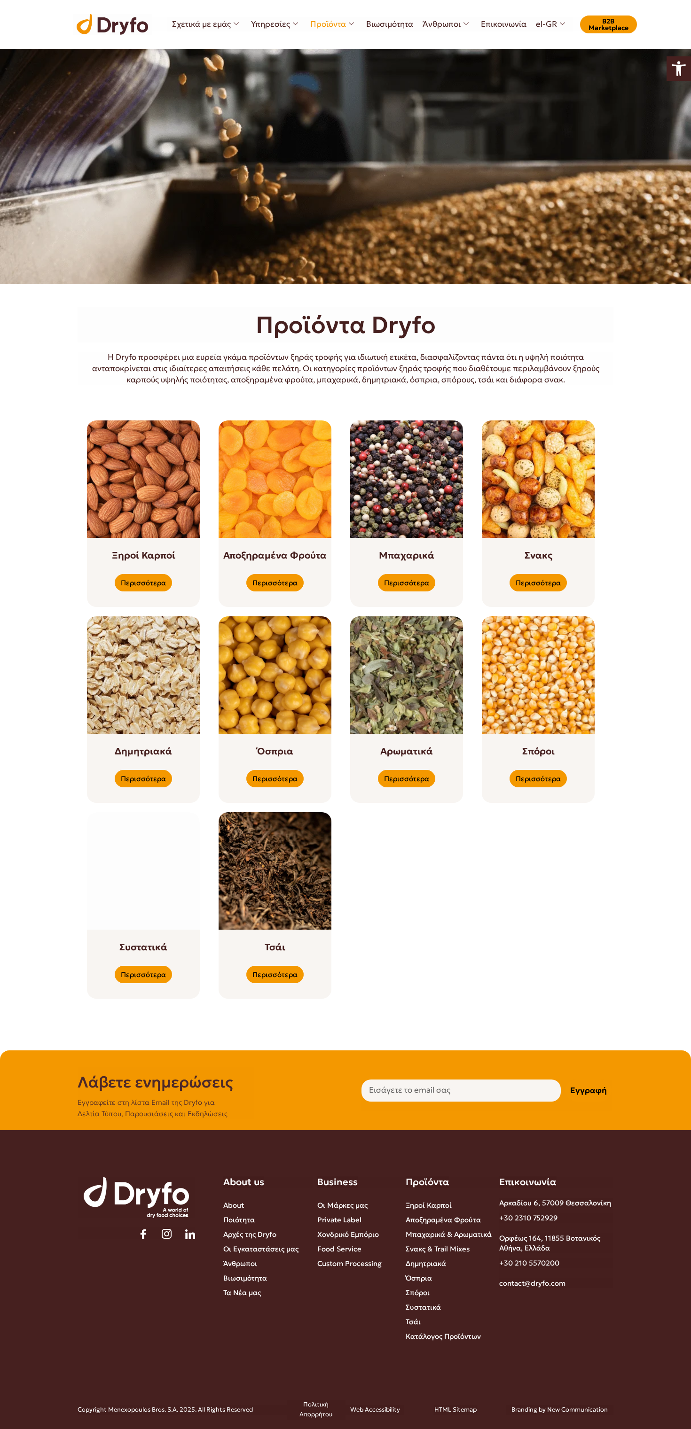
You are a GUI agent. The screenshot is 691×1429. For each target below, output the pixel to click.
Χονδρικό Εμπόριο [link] (348, 1234)
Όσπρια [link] (419, 1278)
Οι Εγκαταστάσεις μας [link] (260, 1248)
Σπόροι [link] (418, 1292)
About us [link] (243, 1182)
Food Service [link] (339, 1248)
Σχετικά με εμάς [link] (201, 24)
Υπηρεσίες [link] (270, 24)
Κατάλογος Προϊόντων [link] (443, 1336)
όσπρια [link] (424, 379)
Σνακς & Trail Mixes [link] (438, 1248)
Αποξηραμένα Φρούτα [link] (443, 1219)
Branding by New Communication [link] (559, 1409)
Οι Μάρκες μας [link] (342, 1205)
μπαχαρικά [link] (337, 379)
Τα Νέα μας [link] (242, 1292)
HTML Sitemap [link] (455, 1409)
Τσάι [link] (413, 1321)
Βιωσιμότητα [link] (389, 24)
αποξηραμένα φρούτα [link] (272, 379)
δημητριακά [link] (384, 379)
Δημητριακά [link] (426, 1263)
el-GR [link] (546, 24)
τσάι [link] (486, 379)
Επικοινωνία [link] (503, 24)
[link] (679, 68)
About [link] (233, 1205)
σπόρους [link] (457, 379)
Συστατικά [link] (423, 1307)
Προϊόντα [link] (328, 24)
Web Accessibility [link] (375, 1409)
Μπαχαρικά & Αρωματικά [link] (449, 1234)
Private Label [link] (339, 1219)
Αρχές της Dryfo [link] (249, 1234)
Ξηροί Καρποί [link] (429, 1205)
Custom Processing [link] (349, 1263)
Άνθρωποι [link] (442, 24)
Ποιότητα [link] (239, 1219)
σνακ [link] (553, 379)
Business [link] (337, 1182)
